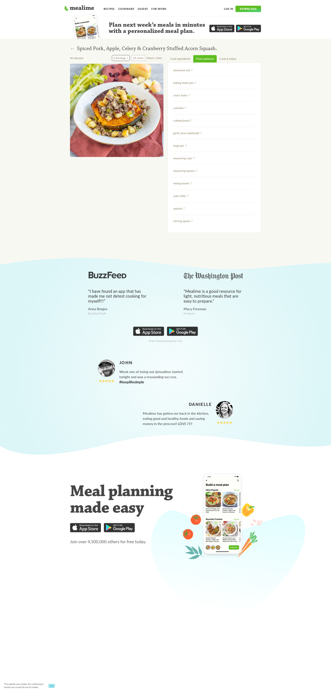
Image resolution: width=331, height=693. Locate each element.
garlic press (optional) (186, 133)
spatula (177, 208)
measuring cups (182, 158)
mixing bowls (181, 183)
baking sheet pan (183, 83)
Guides (143, 8)
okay (51, 686)
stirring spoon (181, 221)
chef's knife (180, 95)
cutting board (181, 120)
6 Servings (119, 58)
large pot (178, 146)
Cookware (126, 8)
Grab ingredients (180, 59)
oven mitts (179, 196)
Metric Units (154, 58)
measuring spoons (184, 171)
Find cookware (205, 59)
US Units (138, 58)
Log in (228, 8)
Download (248, 8)
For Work (158, 8)
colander (178, 108)
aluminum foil (181, 70)
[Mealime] (79, 8)
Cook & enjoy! (227, 59)
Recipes (109, 8)
